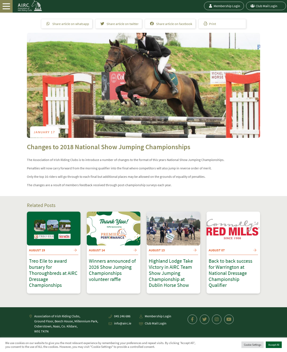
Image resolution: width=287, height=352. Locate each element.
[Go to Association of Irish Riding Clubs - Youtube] (229, 319)
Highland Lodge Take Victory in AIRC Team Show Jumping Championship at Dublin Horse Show (171, 273)
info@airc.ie (122, 323)
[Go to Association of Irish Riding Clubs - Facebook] (192, 319)
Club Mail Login (266, 6)
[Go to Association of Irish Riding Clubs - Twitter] (204, 319)
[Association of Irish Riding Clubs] (21, 5)
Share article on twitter (122, 24)
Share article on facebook (173, 24)
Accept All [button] (273, 345)
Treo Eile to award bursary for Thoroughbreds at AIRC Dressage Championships (53, 273)
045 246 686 (122, 316)
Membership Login (227, 6)
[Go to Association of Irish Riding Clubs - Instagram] (216, 319)
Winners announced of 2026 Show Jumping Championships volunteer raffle (112, 270)
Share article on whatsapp (70, 24)
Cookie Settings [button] (252, 345)
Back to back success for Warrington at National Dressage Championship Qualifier (230, 273)
